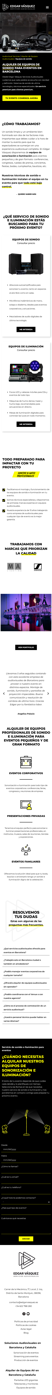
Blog (26, 1333)
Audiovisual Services (11, 56)
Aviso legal (26, 1329)
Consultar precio (26, 243)
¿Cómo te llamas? (9, 1166)
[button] (47, 7)
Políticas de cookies (26, 1325)
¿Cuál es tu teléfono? (11, 1187)
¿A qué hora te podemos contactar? (18, 1198)
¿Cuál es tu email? (10, 1177)
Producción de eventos (26, 1360)
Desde (4, 1145)
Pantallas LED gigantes (26, 1380)
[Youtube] (28, 1313)
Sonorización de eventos (26, 1352)
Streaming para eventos (26, 1356)
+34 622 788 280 (23, 1306)
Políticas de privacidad (26, 1321)
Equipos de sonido (26, 1387)
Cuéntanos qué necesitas (13, 1218)
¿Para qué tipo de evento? (13, 1208)
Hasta (4, 1156)
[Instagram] (23, 1313)
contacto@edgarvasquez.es (23, 1302)
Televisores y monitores (26, 1384)
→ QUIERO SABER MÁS (26, 194)
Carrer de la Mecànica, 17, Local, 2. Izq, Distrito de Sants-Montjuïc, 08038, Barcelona (23, 1293)
